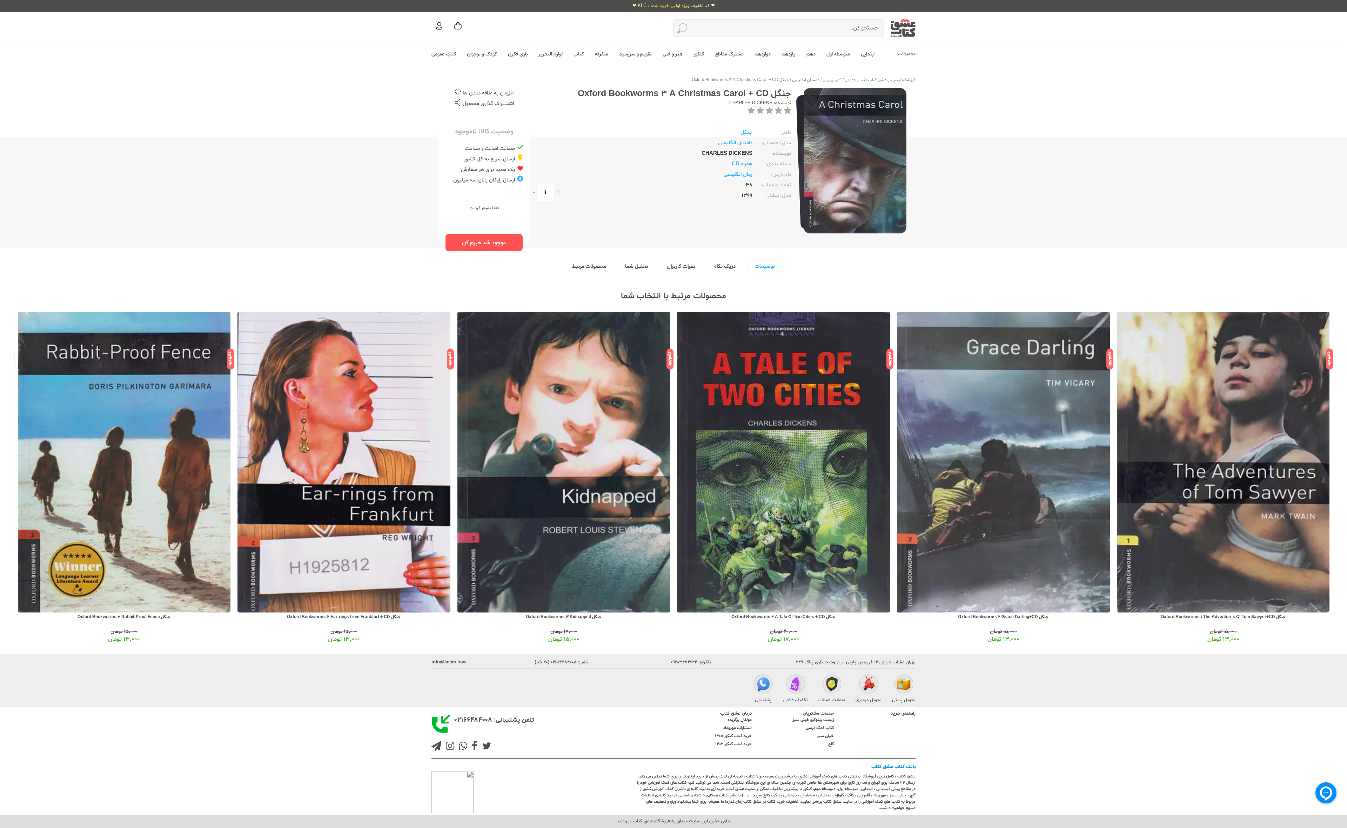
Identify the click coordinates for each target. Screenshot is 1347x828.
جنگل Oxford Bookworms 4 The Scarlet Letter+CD (124, 617)
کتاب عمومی (443, 54)
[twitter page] (485, 747)
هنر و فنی (673, 54)
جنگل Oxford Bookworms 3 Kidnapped (784, 617)
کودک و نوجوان (482, 54)
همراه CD (742, 164)
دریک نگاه (725, 266)
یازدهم (788, 54)
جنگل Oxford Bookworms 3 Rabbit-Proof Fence (343, 617)
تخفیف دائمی (795, 700)
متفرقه (601, 54)
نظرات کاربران (681, 266)
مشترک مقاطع (729, 54)
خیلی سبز (825, 736)
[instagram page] (448, 747)
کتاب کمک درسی (820, 728)
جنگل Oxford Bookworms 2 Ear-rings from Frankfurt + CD (564, 617)
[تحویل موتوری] (868, 685)
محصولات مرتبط (589, 266)
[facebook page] (473, 747)
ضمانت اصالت (831, 700)
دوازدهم (763, 54)
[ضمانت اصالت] (832, 685)
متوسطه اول (838, 54)
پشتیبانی (763, 700)
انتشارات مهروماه (737, 728)
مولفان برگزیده (740, 720)
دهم (811, 54)
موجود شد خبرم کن (484, 243)
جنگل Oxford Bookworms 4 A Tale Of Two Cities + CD (1003, 617)
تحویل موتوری (869, 700)
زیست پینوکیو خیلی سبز (813, 720)
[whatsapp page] (461, 747)
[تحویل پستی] (903, 685)
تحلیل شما (636, 266)
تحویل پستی (904, 700)
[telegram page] (436, 747)
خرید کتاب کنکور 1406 (733, 744)
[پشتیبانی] (763, 685)
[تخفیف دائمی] (795, 685)
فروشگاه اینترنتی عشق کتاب (892, 80)
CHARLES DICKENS (750, 103)
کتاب (579, 54)
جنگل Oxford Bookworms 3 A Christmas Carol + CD (740, 80)
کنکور (698, 54)
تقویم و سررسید (635, 54)
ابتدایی (867, 54)
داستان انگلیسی (805, 80)
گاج (831, 744)
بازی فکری (518, 54)
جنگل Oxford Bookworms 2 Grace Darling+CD (1223, 617)
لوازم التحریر (550, 54)
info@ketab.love (449, 662)
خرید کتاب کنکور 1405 (733, 736)
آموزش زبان (832, 80)
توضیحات (765, 266)
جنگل (746, 132)
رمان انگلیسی (738, 174)
